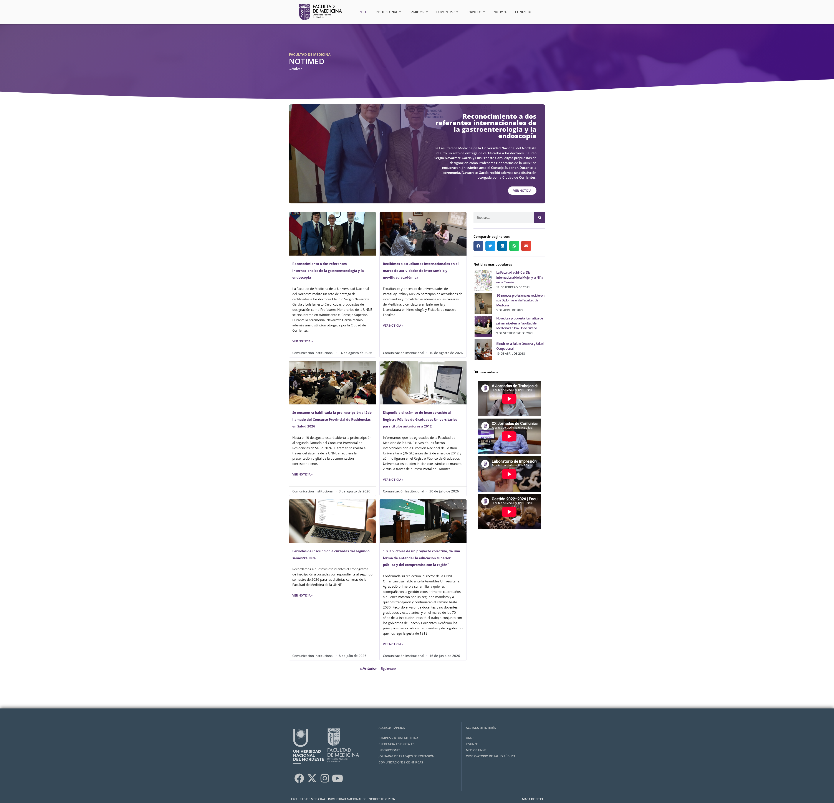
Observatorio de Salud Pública (490, 756)
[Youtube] (337, 778)
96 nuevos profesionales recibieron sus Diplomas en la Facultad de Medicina (520, 300)
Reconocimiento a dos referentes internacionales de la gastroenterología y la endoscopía (328, 270)
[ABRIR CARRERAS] (426, 11)
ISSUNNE (472, 744)
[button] (478, 246)
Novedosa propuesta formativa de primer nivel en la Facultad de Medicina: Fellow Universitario (519, 323)
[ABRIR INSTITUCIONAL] (399, 11)
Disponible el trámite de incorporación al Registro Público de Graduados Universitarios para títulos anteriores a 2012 (420, 419)
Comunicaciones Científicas (401, 762)
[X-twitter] (312, 778)
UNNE (470, 738)
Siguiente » (388, 668)
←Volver (295, 69)
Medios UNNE (476, 750)
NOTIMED (306, 61)
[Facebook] (299, 778)
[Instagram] (325, 778)
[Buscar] (539, 217)
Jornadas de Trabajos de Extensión (406, 756)
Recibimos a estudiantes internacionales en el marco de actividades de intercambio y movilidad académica (421, 270)
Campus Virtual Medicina (398, 738)
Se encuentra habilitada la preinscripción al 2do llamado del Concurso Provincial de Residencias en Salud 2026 (332, 419)
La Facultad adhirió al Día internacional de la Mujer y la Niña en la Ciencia (519, 277)
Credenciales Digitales (396, 744)
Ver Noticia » (302, 341)
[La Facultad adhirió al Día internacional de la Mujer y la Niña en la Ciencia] (483, 279)
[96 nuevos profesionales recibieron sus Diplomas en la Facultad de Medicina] (483, 302)
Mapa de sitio (532, 799)
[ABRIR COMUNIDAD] (457, 11)
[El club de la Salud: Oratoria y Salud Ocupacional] (483, 348)
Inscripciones (389, 750)
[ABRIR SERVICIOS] (483, 11)
